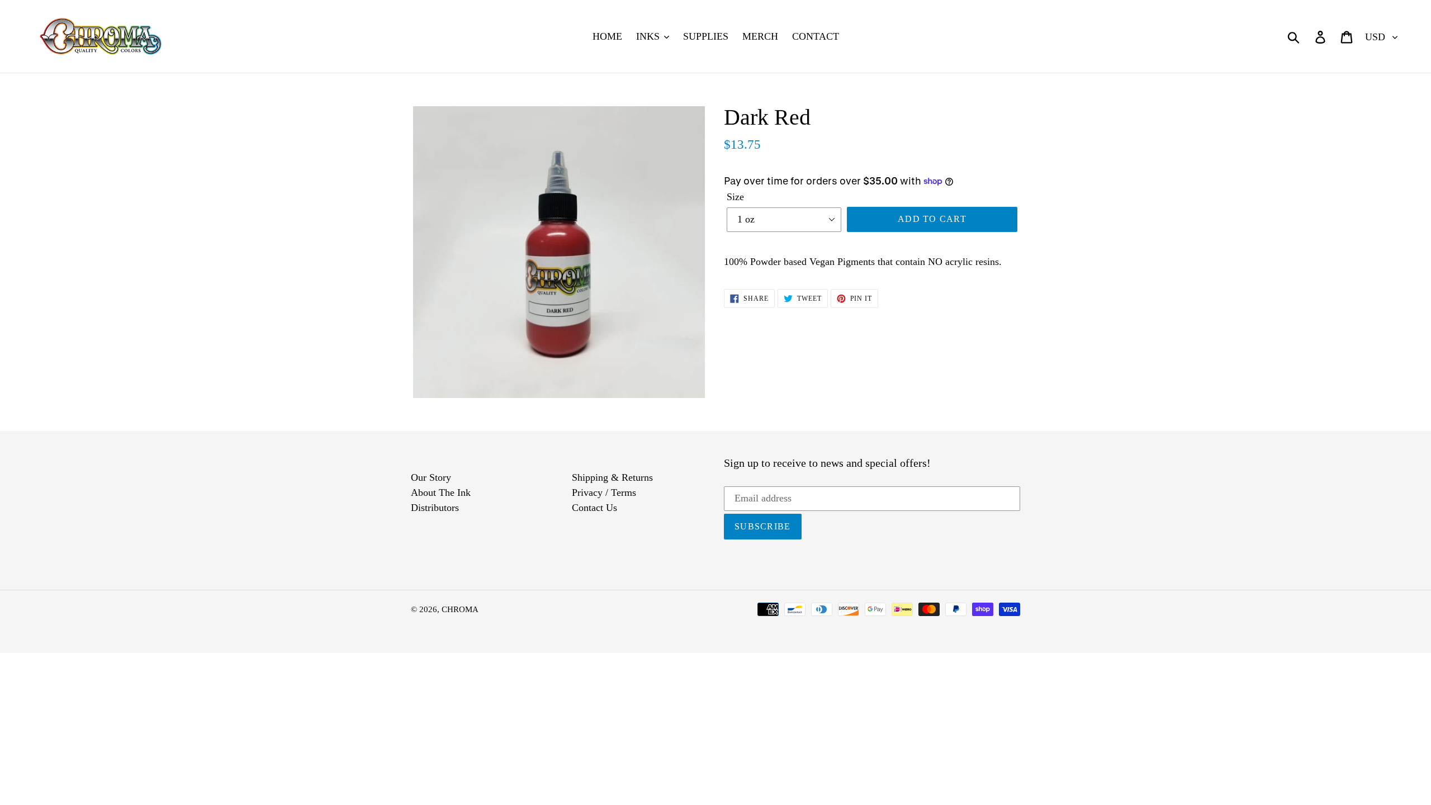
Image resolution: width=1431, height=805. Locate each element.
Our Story (431, 477)
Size (735, 196)
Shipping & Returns (612, 477)
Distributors (435, 507)
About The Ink (441, 492)
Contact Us (594, 507)
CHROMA (460, 609)
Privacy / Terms (604, 492)
